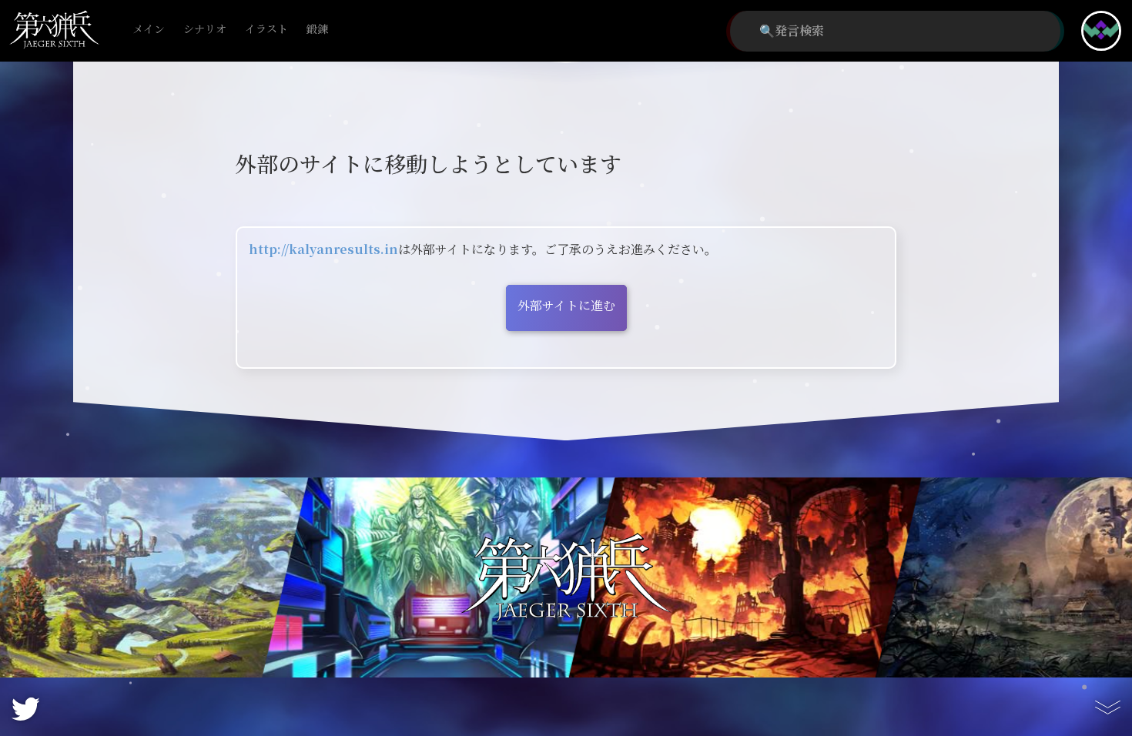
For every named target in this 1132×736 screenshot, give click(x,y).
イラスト (266, 29)
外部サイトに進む (566, 306)
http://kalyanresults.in (323, 250)
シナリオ (204, 29)
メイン (148, 29)
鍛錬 (317, 29)
